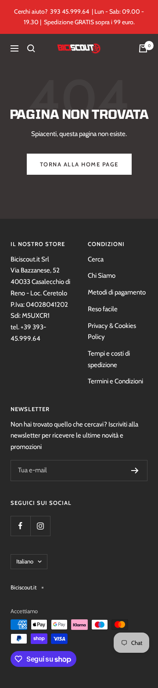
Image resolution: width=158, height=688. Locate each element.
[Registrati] (135, 470)
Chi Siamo (101, 276)
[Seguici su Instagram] (40, 526)
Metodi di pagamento (117, 292)
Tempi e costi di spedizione (109, 359)
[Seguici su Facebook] (20, 526)
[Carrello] (143, 48)
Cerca (96, 259)
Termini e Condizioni (115, 381)
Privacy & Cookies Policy (112, 331)
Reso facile (103, 309)
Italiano (24, 561)
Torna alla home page (79, 164)
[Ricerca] (31, 48)
